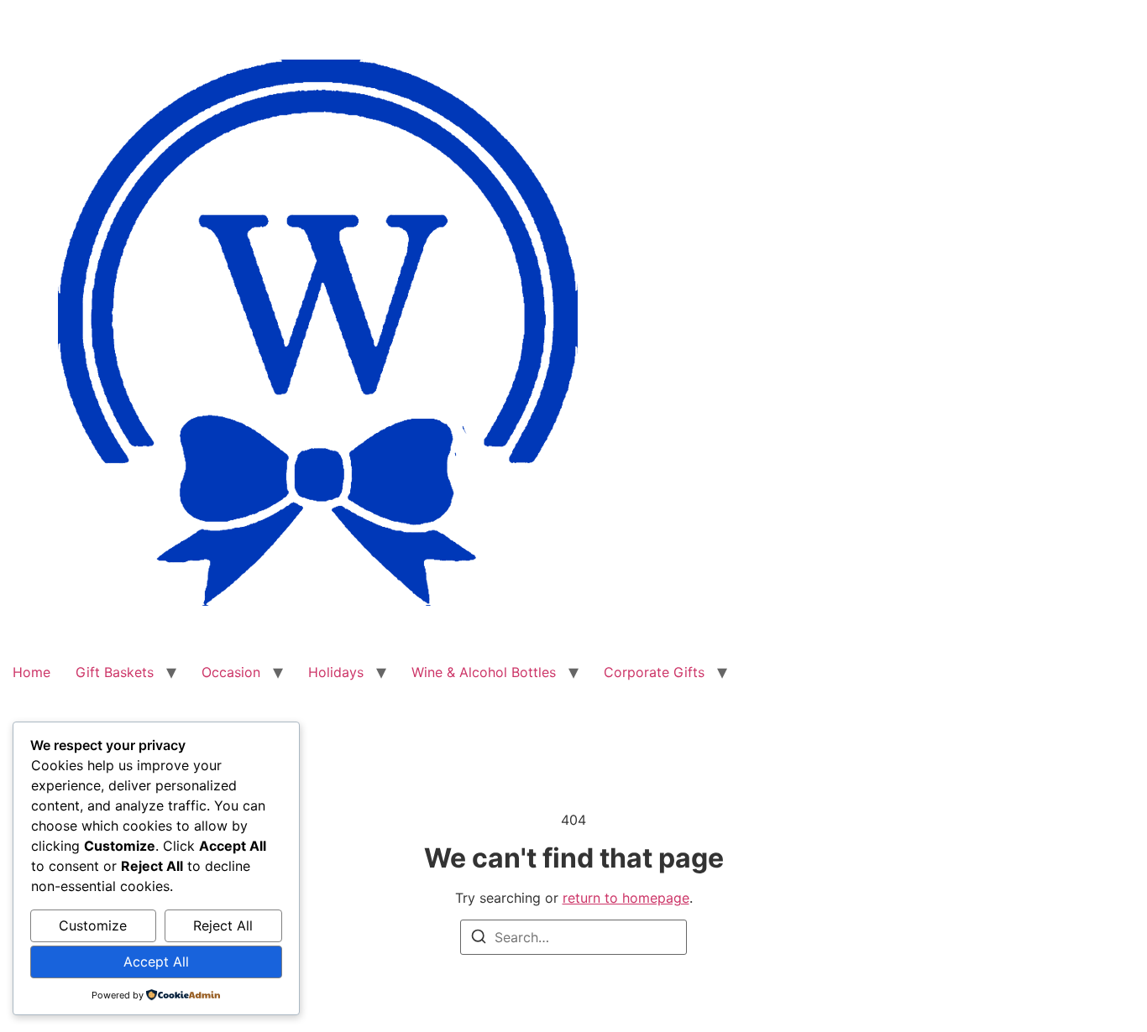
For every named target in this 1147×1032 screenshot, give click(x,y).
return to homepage (626, 897)
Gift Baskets (115, 672)
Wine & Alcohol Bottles (483, 672)
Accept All (156, 961)
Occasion (231, 672)
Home (31, 672)
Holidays (336, 672)
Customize (93, 925)
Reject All (223, 925)
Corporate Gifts (654, 672)
